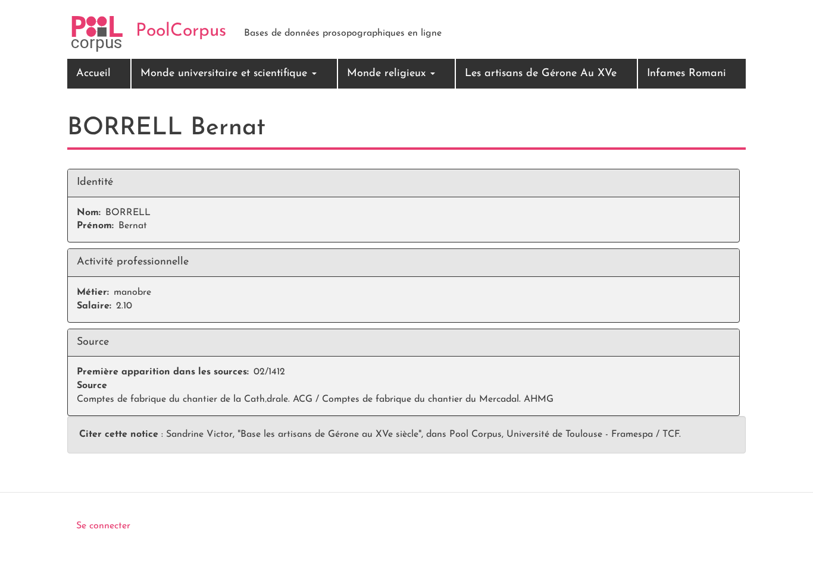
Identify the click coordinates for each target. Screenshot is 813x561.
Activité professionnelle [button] (133, 262)
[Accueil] (97, 34)
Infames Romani (686, 73)
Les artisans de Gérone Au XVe (541, 73)
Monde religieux (388, 73)
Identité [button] (95, 182)
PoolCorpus (181, 31)
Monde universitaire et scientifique (225, 73)
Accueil (93, 73)
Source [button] (93, 342)
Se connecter (103, 526)
